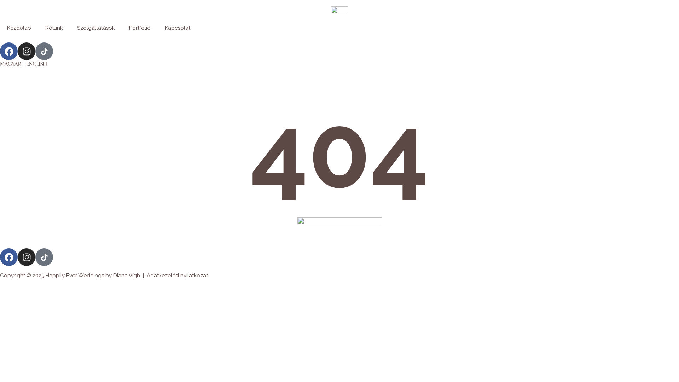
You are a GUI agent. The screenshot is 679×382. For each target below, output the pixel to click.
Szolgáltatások (96, 28)
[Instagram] (26, 51)
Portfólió (140, 28)
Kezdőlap (19, 28)
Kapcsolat (177, 28)
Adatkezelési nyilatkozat (177, 275)
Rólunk (54, 28)
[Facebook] (9, 51)
